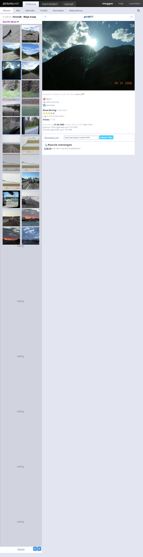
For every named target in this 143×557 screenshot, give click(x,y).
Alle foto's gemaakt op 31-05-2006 (57, 129)
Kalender (30, 10)
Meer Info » (88, 124)
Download (50, 105)
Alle (18, 10)
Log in (45, 116)
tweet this (106, 137)
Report (49, 99)
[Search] (138, 10)
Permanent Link (51, 137)
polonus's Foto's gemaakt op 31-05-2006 (60, 127)
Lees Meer (134, 3)
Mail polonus (76, 10)
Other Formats (52, 102)
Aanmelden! (50, 4)
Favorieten (58, 10)
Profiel (43, 10)
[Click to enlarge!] (88, 55)
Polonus (31, 4)
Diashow (21, 549)
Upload (68, 4)
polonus (78, 94)
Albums (6, 10)
